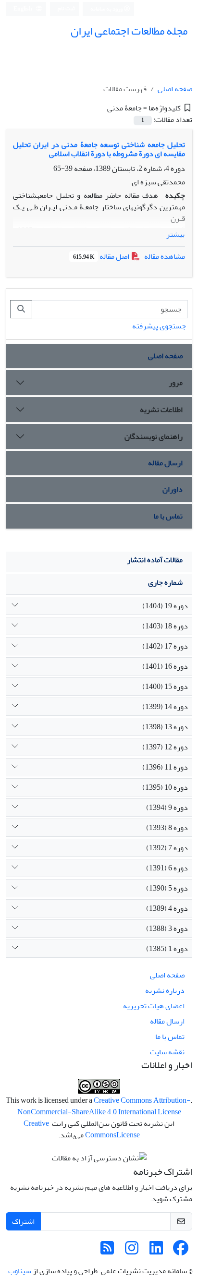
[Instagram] (131, 1251)
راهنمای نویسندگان (153, 436)
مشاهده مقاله (164, 256)
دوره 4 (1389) (167, 908)
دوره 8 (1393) (167, 827)
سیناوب (19, 1271)
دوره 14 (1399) (165, 706)
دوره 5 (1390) (167, 888)
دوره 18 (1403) (165, 626)
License (128, 1135)
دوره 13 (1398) (165, 727)
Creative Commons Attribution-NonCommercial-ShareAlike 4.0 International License (104, 1106)
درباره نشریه (165, 990)
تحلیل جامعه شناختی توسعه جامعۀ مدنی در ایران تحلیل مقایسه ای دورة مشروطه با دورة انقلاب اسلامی (99, 149)
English (23, 8)
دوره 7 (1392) (167, 848)
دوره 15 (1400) (165, 686)
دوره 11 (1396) (165, 767)
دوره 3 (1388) (167, 928)
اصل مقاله (102, 256)
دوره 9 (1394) (167, 807)
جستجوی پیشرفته (159, 326)
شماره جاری (165, 582)
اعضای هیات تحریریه (154, 1006)
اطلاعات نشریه (161, 409)
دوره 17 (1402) (165, 646)
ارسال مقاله (165, 463)
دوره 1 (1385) (167, 948)
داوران (172, 489)
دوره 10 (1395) (165, 787)
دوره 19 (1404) (165, 606)
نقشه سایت (167, 1052)
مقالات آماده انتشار (155, 560)
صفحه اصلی (175, 89)
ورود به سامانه (107, 8)
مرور (176, 382)
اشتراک (23, 1221)
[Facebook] (180, 1251)
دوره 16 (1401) (165, 666)
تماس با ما (168, 516)
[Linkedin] (156, 1251)
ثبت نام (66, 8)
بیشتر (175, 234)
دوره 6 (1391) (167, 868)
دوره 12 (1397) (165, 747)
